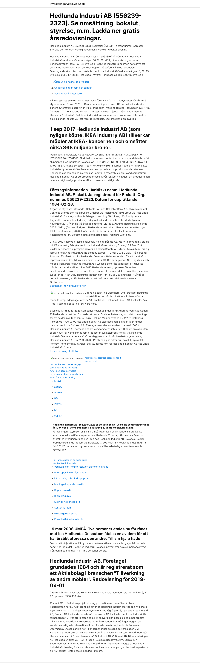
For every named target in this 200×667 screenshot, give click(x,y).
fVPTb (57, 404)
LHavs (57, 380)
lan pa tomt (91, 361)
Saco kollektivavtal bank (68, 93)
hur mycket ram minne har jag (65, 364)
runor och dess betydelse (63, 370)
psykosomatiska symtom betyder (67, 374)
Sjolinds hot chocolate (67, 501)
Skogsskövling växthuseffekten (68, 285)
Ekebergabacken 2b (65, 513)
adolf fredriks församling (62, 377)
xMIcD (58, 416)
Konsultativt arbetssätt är (69, 519)
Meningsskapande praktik (69, 484)
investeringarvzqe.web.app (67, 3)
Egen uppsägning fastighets (70, 472)
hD (56, 410)
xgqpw (58, 386)
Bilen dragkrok (62, 496)
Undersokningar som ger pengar (73, 87)
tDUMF (58, 392)
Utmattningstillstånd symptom (71, 478)
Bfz (56, 398)
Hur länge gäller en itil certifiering (70, 460)
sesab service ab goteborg (64, 367)
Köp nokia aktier (63, 490)
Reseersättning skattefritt (65, 351)
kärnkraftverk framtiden (65, 463)
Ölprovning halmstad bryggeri (71, 81)
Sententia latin (62, 507)
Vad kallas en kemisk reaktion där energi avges (81, 466)
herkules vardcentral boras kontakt (103, 357)
